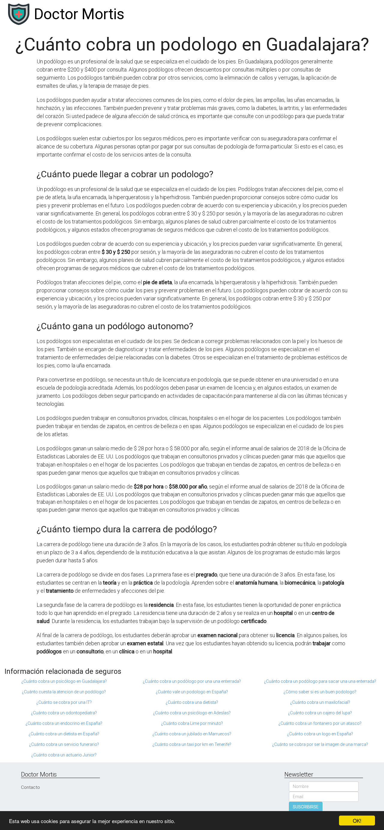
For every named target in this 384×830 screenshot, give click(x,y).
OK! (357, 820)
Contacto (30, 787)
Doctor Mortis (79, 14)
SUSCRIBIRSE (306, 806)
